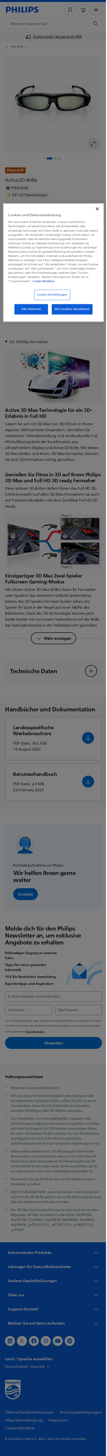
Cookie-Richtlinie (32, 285)
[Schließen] (93, 208)
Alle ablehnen (29, 313)
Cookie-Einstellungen (50, 298)
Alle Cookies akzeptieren (70, 313)
